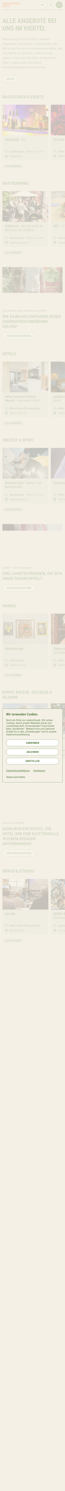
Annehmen (32, 742)
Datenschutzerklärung (18, 770)
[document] (32, 745)
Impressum (39, 770)
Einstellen (32, 761)
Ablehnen (32, 752)
